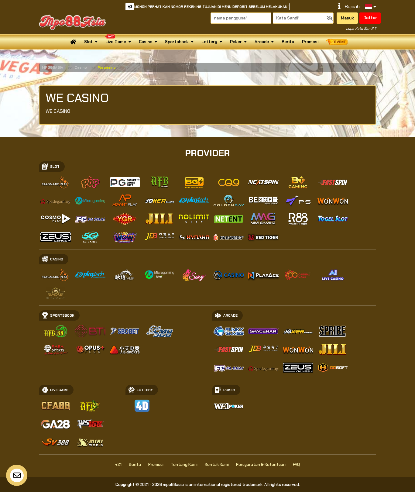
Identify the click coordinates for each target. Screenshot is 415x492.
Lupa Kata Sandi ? (361, 28)
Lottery (209, 41)
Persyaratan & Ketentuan (261, 464)
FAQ (296, 464)
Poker (236, 41)
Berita (288, 41)
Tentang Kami (184, 464)
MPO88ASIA (52, 67)
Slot (88, 41)
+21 (118, 464)
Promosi (310, 41)
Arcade (262, 41)
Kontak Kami (217, 464)
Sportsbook (177, 41)
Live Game (115, 41)
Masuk (347, 18)
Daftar (370, 17)
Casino (145, 41)
